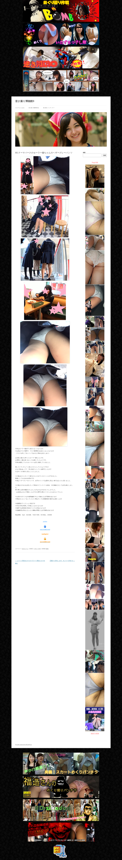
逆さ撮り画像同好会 (34, 108)
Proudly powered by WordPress (23, 744)
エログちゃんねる (19, 108)
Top (117, 855)
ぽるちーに (25, 549)
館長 (47, 549)
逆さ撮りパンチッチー (49, 108)
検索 (84, 152)
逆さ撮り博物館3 (24, 101)
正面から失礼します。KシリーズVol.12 (62, 561)
